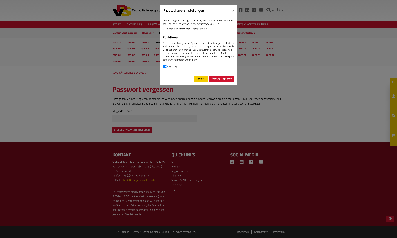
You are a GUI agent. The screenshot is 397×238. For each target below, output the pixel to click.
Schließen (201, 78)
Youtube (173, 66)
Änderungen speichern (222, 78)
